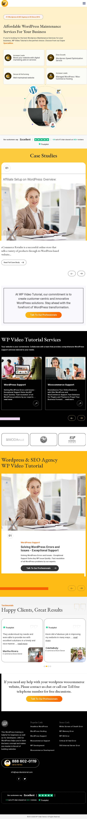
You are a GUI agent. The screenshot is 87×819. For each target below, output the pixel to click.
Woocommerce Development (42, 750)
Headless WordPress (39, 726)
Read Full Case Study (12, 262)
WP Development (37, 746)
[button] (44, 666)
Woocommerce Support (40, 741)
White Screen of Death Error (71, 726)
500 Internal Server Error (69, 746)
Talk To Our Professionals (43, 314)
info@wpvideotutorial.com (22, 772)
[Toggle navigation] (84, 3)
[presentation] (72, 273)
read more (8, 399)
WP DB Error (64, 736)
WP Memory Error (66, 731)
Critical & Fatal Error (67, 741)
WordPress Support (38, 736)
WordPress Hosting (38, 731)
